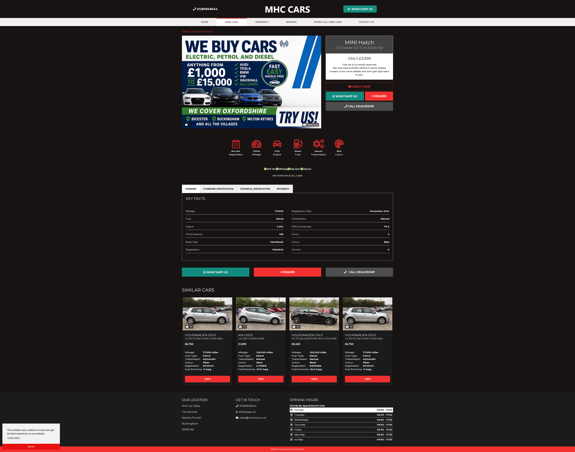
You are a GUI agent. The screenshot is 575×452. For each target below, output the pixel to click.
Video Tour (360, 86)
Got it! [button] (31, 446)
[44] (314, 313)
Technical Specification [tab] (255, 189)
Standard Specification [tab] (218, 189)
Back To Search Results (198, 31)
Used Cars (231, 22)
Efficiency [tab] (283, 189)
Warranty (262, 22)
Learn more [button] (14, 437)
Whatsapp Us (346, 96)
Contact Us (366, 22)
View (207, 379)
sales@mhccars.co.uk (252, 417)
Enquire (379, 96)
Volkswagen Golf (204, 336)
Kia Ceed (251, 336)
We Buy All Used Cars (328, 22)
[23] (261, 313)
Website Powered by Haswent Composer (287, 449)
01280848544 (248, 405)
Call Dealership (360, 106)
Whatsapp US (362, 9)
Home (204, 22)
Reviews (291, 22)
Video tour (312, 124)
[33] (207, 313)
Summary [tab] (191, 189)
